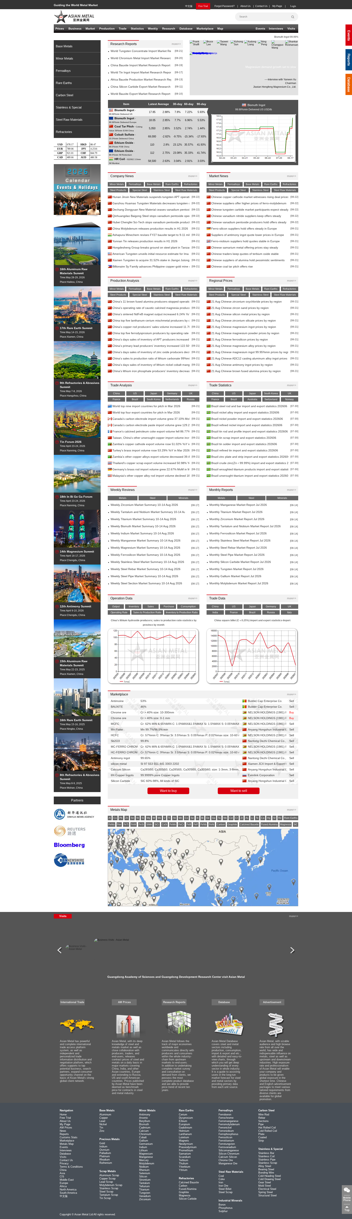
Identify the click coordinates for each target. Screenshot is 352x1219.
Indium (143, 1147)
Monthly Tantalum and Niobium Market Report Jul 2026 (245, 526)
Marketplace (67, 1140)
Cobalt (143, 1137)
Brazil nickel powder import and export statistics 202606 (247, 418)
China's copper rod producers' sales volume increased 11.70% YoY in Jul (150, 326)
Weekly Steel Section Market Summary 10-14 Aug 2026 (146, 583)
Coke (222, 1179)
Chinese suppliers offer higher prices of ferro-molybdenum (248, 203)
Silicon (143, 1176)
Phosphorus (226, 1207)
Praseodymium (188, 1147)
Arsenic (143, 1117)
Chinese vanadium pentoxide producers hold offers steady (248, 222)
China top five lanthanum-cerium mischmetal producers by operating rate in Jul (150, 320)
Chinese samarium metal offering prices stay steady (244, 247)
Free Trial (65, 1117)
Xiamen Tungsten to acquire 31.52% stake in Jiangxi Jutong (150, 260)
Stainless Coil (266, 1156)
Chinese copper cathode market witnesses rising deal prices (249, 197)
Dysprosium (186, 1117)
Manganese (146, 1156)
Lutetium (184, 1137)
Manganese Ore (228, 1163)
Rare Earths (64, 83)
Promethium (186, 1150)
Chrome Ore (226, 1160)
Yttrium (183, 1169)
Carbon (183, 1185)
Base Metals (64, 46)
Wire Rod (263, 1114)
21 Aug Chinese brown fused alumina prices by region (246, 371)
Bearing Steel (266, 1169)
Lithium (143, 1150)
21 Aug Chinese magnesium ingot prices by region (243, 326)
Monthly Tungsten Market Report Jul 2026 (236, 569)
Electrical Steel (267, 1188)
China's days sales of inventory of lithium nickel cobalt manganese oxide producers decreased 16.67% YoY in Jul (150, 364)
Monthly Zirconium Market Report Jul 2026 (236, 519)
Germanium (146, 1143)
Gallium (143, 1140)
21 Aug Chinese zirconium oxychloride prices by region (246, 301)
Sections (263, 1121)
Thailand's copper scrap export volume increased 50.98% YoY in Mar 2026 (150, 463)
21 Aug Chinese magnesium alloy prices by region (243, 345)
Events (260, 28)
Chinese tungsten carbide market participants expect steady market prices (249, 209)
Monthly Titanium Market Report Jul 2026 (236, 512)
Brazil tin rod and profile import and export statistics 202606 (249, 431)
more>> (176, 43)
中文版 (188, 6)
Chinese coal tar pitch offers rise (232, 266)
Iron (221, 1182)
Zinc (101, 1130)
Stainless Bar (266, 1153)
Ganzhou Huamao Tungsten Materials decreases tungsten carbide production (150, 203)
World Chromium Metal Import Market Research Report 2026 (141, 58)
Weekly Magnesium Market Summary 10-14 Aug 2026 (145, 547)
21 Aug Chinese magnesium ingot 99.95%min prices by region (249, 352)
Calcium (144, 1130)
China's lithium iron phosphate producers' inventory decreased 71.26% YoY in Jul (150, 371)
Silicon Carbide (188, 1198)
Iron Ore (223, 1185)
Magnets (184, 1140)
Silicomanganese (229, 1150)
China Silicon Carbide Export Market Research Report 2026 (141, 86)
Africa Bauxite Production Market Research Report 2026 (141, 79)
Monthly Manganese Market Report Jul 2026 (238, 504)
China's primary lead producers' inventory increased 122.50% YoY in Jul (150, 345)
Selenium (144, 1173)
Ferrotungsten (227, 1143)
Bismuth (144, 1124)
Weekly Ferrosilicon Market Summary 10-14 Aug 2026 (145, 554)
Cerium (183, 1114)
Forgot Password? (224, 6)
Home (63, 1114)
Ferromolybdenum (229, 1124)
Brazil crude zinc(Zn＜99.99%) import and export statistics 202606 (249, 463)
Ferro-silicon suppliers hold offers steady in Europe (244, 228)
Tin (101, 1127)
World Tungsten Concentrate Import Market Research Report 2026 (141, 51)
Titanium (144, 1189)
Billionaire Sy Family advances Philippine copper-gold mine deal (150, 266)
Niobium (144, 1166)
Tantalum (144, 1183)
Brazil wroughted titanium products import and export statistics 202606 (249, 469)
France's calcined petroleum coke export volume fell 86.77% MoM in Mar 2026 (150, 431)
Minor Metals (64, 58)
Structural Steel (267, 1195)
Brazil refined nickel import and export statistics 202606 (246, 425)
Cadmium (144, 1127)
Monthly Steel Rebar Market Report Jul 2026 (238, 547)
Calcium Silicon (228, 1156)
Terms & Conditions (71, 1166)
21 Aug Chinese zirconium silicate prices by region (243, 320)
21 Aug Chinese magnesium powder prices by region (245, 333)
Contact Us (261, 6)
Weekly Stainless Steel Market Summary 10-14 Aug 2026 (147, 562)
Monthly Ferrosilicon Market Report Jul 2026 (238, 533)
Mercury (144, 1160)
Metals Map (67, 1143)
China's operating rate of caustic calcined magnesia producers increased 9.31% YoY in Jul (150, 307)
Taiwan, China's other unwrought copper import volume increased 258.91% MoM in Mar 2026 (150, 437)
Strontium (145, 1179)
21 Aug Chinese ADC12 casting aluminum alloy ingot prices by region (249, 358)
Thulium (183, 1163)
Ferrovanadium (227, 1147)
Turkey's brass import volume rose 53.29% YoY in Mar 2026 (150, 450)
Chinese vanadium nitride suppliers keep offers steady (246, 216)
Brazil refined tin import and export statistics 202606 (244, 450)
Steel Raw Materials (69, 119)
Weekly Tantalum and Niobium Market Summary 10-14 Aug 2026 (148, 512)
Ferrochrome (226, 1117)
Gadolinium (185, 1127)
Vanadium (145, 1196)
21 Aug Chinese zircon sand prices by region (240, 307)
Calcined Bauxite (189, 1182)
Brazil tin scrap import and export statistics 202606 (243, 437)
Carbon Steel (64, 95)
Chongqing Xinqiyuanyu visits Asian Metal (176, 976)
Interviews (276, 28)
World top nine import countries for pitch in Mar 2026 (146, 406)
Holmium (184, 1130)
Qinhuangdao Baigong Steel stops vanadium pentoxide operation (150, 216)
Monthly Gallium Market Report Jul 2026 (235, 576)
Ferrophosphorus (228, 1134)
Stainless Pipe (266, 1159)
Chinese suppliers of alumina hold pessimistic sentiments (248, 260)
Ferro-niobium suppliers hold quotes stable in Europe (245, 241)
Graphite (184, 1192)
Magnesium (146, 1153)
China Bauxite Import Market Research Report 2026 (141, 65)
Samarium (185, 1153)
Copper (103, 1117)
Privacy (64, 1163)
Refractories (64, 132)
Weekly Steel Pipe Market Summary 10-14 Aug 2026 (144, 576)
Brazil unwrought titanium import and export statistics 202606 (249, 475)
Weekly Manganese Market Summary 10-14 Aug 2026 (145, 540)
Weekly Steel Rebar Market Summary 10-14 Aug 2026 (145, 569)
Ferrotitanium (226, 1140)
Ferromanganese (228, 1121)
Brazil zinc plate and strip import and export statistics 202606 (249, 456)
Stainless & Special (68, 107)
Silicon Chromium (229, 1153)
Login (293, 6)
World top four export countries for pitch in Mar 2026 (146, 412)
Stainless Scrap (108, 1188)
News (63, 1130)
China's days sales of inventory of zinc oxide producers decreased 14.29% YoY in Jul (150, 352)
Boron (222, 1204)
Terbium (183, 1160)
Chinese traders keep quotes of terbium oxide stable (245, 253)
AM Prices (124, 1002)
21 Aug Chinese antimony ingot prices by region (242, 364)
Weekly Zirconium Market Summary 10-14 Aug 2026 (144, 504)
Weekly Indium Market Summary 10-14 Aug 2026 (142, 533)
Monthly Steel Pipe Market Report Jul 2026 (237, 554)
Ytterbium (184, 1166)
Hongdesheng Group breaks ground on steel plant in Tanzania (150, 247)
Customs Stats (68, 1137)
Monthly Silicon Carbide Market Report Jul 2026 (240, 562)
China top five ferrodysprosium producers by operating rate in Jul (150, 333)
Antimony (144, 1114)
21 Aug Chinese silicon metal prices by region (240, 314)
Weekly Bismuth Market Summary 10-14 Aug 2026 (143, 526)
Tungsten (144, 1192)
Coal (221, 1175)
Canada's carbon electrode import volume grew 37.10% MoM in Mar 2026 (150, 418)
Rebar (261, 1117)
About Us (245, 6)
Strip (261, 1140)
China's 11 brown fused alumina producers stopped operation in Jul (150, 301)
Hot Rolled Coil (267, 1127)
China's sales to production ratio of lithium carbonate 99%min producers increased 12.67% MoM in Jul (150, 358)
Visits (291, 28)
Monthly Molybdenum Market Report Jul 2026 (238, 583)
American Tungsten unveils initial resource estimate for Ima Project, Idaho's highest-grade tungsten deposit (150, 253)
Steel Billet (225, 1188)
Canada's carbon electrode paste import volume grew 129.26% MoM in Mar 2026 (150, 425)
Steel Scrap (106, 1191)
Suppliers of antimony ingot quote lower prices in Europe (247, 235)
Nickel (103, 1124)
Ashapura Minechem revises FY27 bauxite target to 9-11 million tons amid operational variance (150, 235)
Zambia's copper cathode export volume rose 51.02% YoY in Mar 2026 (150, 444)
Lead (102, 1121)
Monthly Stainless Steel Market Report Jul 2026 (240, 540)
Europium (184, 1124)
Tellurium (144, 1186)
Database (185, 28)
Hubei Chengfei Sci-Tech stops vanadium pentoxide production (150, 222)
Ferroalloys (63, 70)
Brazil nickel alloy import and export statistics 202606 (245, 412)
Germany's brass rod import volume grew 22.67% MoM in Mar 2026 (150, 469)
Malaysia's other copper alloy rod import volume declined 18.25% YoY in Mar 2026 (150, 475)
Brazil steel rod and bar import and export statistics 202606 (249, 406)
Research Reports (174, 1002)
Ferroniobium (226, 1130)
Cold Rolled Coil (267, 1130)
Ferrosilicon (225, 1137)
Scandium (185, 1156)
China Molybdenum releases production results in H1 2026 (150, 228)
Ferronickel (225, 1127)
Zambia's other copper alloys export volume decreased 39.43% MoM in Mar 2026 (150, 456)
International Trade (72, 1002)
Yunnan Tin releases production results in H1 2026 (144, 241)
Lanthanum (185, 1134)
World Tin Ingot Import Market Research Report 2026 (141, 72)
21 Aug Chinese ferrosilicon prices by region (239, 339)
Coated (262, 1137)
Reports (64, 1134)
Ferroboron (225, 1114)
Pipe (261, 1124)
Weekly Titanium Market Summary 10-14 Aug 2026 (143, 519)
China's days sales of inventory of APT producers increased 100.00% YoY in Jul (150, 339)
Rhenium (144, 1169)
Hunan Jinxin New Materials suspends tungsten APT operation (150, 197)
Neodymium (186, 1143)
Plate (261, 1134)
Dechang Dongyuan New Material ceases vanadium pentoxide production (150, 209)
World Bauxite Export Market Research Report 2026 (141, 93)
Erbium (183, 1121)
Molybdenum (146, 1163)
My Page (277, 6)
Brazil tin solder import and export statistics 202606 (244, 444)
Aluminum (105, 1114)
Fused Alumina (187, 1188)
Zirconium (145, 1199)
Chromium (145, 1134)
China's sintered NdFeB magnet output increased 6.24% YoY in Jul (150, 314)
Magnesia (184, 1195)
